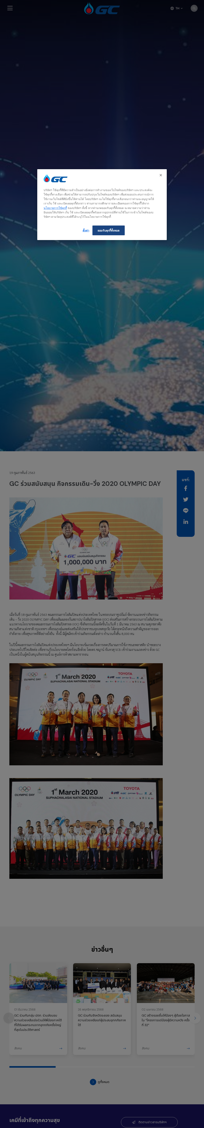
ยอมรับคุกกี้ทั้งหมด (109, 230)
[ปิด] (161, 175)
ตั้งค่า (86, 230)
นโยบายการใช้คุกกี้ (55, 208)
